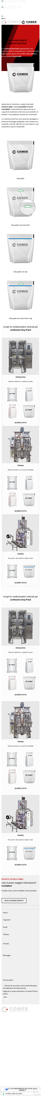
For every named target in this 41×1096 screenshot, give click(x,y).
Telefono (6, 934)
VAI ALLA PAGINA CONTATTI (14, 900)
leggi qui (6, 991)
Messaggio (7, 955)
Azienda (6, 943)
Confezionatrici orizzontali (10, 1052)
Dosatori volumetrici (8, 1059)
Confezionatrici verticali (9, 1048)
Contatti (4, 1069)
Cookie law (14, 1085)
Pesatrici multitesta (8, 1044)
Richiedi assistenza (8, 1066)
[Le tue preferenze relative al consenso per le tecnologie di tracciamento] (3, 1094)
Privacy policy (5, 1085)
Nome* (5, 913)
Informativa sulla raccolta (12, 1094)
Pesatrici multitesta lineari (10, 1040)
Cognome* (7, 920)
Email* (5, 927)
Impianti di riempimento (9, 1055)
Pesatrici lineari (6, 1037)
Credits (20, 1085)
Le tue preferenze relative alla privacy (22, 1089)
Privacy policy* (8, 980)
